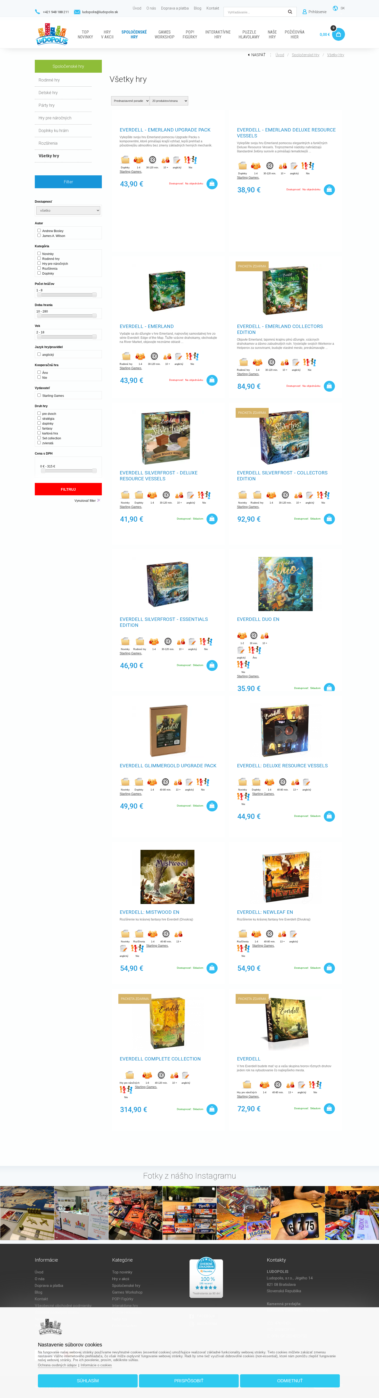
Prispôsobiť (188, 1380)
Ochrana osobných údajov (57, 1365)
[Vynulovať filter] (99, 500)
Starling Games (130, 172)
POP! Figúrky (122, 1299)
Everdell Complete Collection (160, 1059)
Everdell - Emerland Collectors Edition (280, 329)
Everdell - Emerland (147, 326)
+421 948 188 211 (56, 12)
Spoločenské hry (305, 55)
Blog (38, 1292)
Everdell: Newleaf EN (265, 912)
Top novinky (122, 1272)
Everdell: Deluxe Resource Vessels (282, 766)
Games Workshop (127, 1292)
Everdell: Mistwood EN (149, 912)
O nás (40, 1279)
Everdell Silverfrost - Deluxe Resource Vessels (158, 476)
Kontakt (41, 1299)
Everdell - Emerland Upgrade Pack (165, 130)
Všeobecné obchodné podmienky (63, 1305)
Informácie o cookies (96, 1365)
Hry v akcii (120, 1279)
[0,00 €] (337, 28)
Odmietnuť (290, 1380)
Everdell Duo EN (258, 619)
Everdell (249, 1059)
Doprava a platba (49, 1285)
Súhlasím (88, 1380)
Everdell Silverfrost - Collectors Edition (282, 476)
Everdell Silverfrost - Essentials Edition (164, 622)
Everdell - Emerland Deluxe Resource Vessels (286, 133)
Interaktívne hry (125, 1305)
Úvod (280, 55)
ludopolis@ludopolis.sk (100, 12)
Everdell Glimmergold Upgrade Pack (168, 766)
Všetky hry (335, 55)
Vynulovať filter (85, 501)
